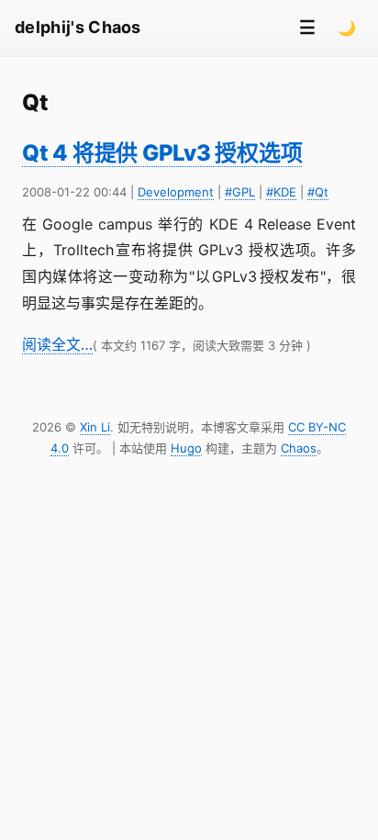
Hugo (186, 448)
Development (176, 192)
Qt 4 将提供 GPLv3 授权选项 (162, 153)
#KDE (281, 192)
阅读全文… (57, 344)
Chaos (299, 448)
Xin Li (95, 427)
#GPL (240, 192)
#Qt (317, 192)
